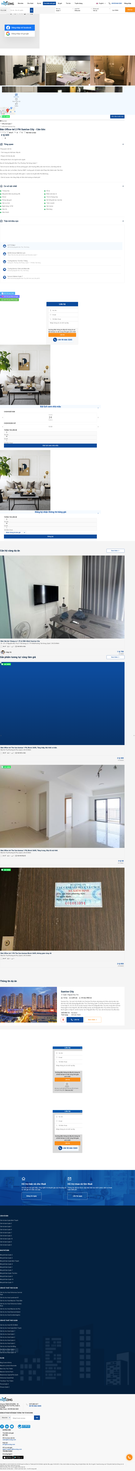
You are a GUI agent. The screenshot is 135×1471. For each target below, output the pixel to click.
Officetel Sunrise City (8, 126)
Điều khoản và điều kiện (6, 1469)
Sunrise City (67, 991)
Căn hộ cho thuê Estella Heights (10, 1315)
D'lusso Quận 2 (4, 1387)
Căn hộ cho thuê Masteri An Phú (10, 1309)
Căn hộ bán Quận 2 (6, 1223)
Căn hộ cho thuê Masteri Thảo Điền (11, 1300)
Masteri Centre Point (6, 1372)
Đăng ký (50, 536)
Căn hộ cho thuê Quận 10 (8, 1352)
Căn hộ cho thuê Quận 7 (7, 1331)
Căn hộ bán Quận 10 (6, 1239)
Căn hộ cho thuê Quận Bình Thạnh (10, 1328)
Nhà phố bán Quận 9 (6, 1276)
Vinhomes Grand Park (7, 1378)
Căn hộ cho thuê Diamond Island (10, 1312)
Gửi (37, 1417)
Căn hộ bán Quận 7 (6, 1232)
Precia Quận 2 (4, 1384)
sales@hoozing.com (9, 1439)
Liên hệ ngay (77, 1196)
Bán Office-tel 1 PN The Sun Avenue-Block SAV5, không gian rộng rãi (26, 953)
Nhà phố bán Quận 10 (6, 1279)
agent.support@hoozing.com (12, 1449)
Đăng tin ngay (31, 1196)
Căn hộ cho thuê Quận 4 (7, 1340)
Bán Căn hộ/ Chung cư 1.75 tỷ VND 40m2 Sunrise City (20, 641)
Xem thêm (114, 550)
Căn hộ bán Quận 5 (6, 1245)
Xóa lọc (130, 9)
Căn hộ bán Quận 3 (6, 1235)
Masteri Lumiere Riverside (8, 1365)
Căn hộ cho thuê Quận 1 (7, 1334)
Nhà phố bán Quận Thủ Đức (8, 1273)
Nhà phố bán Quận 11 (6, 1282)
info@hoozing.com (9, 1444)
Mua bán (20, 3)
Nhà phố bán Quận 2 (6, 1255)
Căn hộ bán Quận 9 (6, 1242)
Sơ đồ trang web (32, 1469)
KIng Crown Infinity (6, 1362)
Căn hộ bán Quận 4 (6, 1229)
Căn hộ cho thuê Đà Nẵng (8, 1346)
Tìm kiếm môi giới (49, 3)
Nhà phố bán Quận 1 (6, 1267)
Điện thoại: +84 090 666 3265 (9, 1409)
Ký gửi (60, 3)
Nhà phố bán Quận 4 (6, 1264)
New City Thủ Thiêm (6, 1368)
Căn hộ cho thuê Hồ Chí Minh (9, 1325)
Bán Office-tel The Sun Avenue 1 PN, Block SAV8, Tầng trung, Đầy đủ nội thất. (29, 850)
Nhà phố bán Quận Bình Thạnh (9, 1261)
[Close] (98, 408)
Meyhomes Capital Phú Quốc (9, 1375)
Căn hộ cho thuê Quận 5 (7, 1349)
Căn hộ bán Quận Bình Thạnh (9, 1220)
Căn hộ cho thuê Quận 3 (7, 1343)
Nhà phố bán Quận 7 (6, 1270)
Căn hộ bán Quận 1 (6, 1226)
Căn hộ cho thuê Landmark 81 (9, 1297)
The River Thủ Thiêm (6, 1381)
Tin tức (68, 3)
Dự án (39, 3)
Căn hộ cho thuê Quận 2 (7, 1337)
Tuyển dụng (78, 3)
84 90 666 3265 (35, 1406)
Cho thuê (30, 3)
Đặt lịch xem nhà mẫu (50, 445)
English (101, 3)
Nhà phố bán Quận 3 (6, 1258)
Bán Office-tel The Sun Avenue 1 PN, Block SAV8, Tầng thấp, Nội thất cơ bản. (29, 748)
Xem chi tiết (62, 597)
